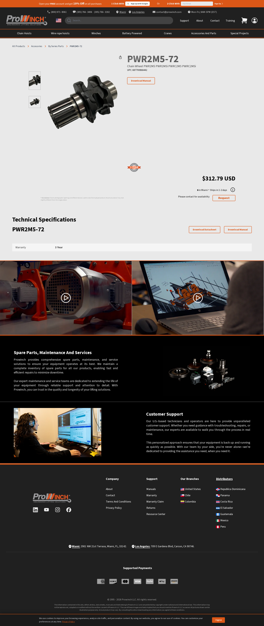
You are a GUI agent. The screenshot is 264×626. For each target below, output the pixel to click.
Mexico (224, 520)
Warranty (151, 495)
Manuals (151, 489)
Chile (187, 495)
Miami (122, 12)
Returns (150, 508)
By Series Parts (56, 46)
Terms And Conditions (118, 502)
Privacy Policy (114, 508)
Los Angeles (138, 12)
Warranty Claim (155, 502)
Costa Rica (226, 502)
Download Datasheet (204, 229)
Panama (225, 495)
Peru (223, 527)
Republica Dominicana (232, 489)
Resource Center (155, 514)
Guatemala (226, 514)
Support (184, 21)
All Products (18, 46)
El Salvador (226, 508)
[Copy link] (120, 57)
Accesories (36, 46)
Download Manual (141, 80)
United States (192, 489)
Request (224, 198)
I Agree (218, 620)
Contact (215, 21)
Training (230, 21)
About (199, 21)
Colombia (190, 502)
